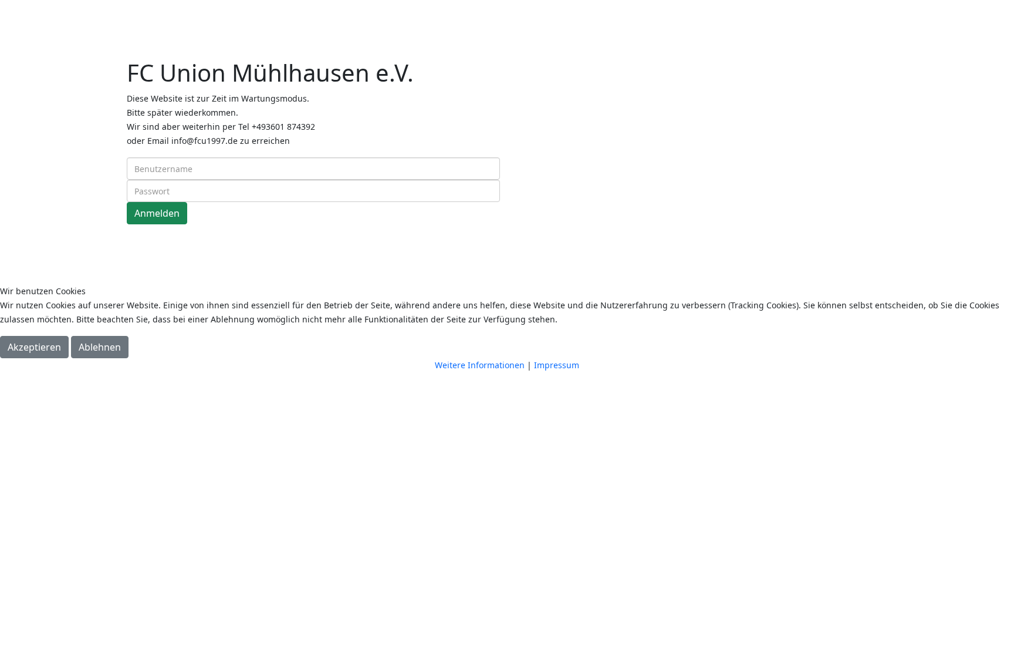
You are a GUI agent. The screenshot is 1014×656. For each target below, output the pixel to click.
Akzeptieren (34, 347)
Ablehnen (100, 347)
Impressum (556, 365)
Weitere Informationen (480, 365)
